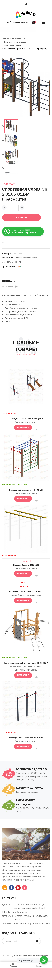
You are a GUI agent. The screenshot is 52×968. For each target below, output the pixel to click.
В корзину (21, 217)
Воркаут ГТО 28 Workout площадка (26, 418)
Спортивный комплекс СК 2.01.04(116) (26, 591)
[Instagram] (4, 887)
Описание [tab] (9, 280)
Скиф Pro (16, 261)
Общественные (18, 39)
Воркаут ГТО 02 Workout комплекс (26, 737)
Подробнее (23, 427)
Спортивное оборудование (15, 42)
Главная (5, 39)
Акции (14, 595)
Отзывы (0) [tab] (10, 286)
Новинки (37, 666)
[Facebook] (11, 887)
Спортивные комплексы (14, 45)
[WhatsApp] (24, 887)
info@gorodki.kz (20, 912)
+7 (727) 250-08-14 (24, 916)
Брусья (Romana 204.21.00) (26, 565)
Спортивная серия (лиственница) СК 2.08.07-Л (26, 663)
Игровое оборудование (21, 666)
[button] (46, 60)
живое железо (42, 955)
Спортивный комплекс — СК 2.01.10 (26, 490)
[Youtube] (18, 887)
